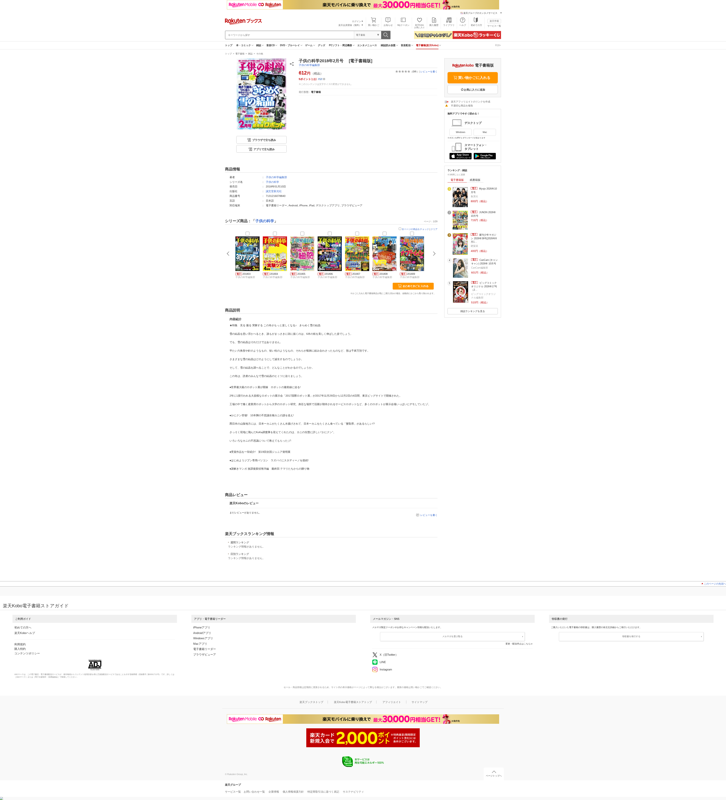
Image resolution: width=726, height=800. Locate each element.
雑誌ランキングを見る (472, 311)
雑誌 (258, 45)
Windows (460, 132)
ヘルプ (462, 25)
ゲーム (309, 45)
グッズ (321, 45)
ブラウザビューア (204, 654)
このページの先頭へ (715, 583)
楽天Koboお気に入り (419, 26)
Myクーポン (403, 25)
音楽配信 (406, 45)
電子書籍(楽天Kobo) (427, 45)
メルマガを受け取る (452, 636)
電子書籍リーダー (204, 649)
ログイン (356, 21)
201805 (301, 274)
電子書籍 (239, 53)
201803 (247, 274)
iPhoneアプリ (201, 627)
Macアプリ (200, 643)
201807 (356, 274)
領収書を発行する (631, 636)
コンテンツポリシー (27, 653)
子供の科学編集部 (309, 65)
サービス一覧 (494, 26)
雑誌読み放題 (388, 45)
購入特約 (20, 648)
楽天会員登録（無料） (349, 25)
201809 (411, 274)
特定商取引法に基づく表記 (323, 791)
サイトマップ (419, 702)
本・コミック (243, 45)
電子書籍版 (457, 179)
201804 (274, 274)
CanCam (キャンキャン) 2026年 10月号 (484, 262)
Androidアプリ (202, 633)
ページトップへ (494, 775)
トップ (228, 45)
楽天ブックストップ (311, 702)
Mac (485, 132)
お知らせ (388, 25)
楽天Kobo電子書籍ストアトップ (353, 702)
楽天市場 (494, 21)
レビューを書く (428, 71)
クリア (434, 229)
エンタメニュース (367, 45)
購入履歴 (433, 25)
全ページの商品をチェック (415, 229)
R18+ (498, 45)
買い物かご (373, 25)
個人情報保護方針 (293, 791)
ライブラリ (449, 25)
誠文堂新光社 (274, 191)
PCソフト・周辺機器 (340, 45)
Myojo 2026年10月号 (484, 190)
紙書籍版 (475, 179)
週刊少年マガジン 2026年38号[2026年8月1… (484, 238)
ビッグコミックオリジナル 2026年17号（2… (484, 286)
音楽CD (270, 45)
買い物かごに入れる (474, 78)
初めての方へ (22, 627)
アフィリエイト (391, 702)
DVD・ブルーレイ (290, 45)
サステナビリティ (353, 791)
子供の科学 (272, 181)
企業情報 (273, 791)
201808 (384, 274)
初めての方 (476, 25)
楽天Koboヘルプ (24, 633)
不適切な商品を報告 (462, 105)
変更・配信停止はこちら (518, 643)
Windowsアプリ (203, 638)
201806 (329, 274)
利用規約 (20, 644)
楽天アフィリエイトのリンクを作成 (470, 101)
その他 (259, 53)
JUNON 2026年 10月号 (483, 214)
